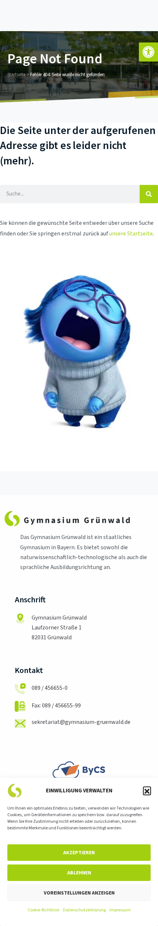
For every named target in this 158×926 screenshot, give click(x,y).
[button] (147, 790)
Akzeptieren (79, 852)
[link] (148, 52)
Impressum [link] (120, 910)
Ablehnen (79, 872)
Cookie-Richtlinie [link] (43, 910)
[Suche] (149, 194)
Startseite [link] (16, 74)
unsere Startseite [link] (131, 234)
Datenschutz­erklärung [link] (84, 910)
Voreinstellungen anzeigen (79, 892)
